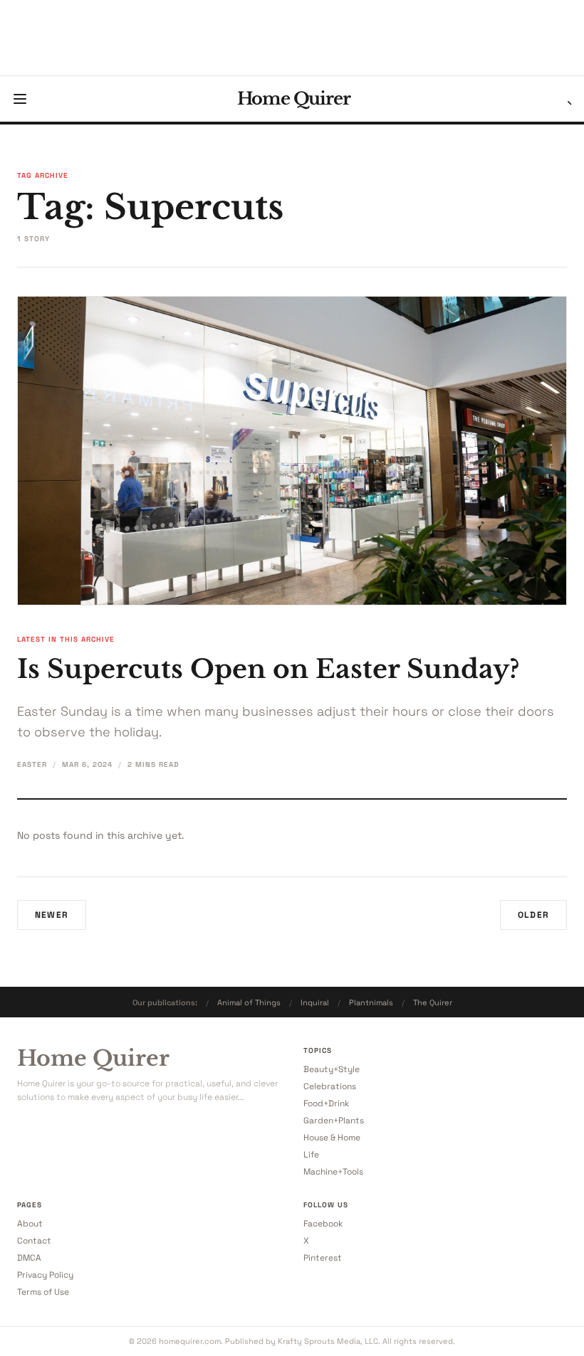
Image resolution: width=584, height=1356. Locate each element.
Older (533, 915)
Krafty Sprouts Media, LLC (328, 1341)
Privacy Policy (45, 1275)
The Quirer (432, 1002)
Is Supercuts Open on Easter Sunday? (268, 669)
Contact (34, 1240)
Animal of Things (249, 1002)
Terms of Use (43, 1292)
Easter (32, 764)
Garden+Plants (333, 1120)
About (30, 1223)
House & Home (331, 1137)
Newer (51, 915)
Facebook (323, 1223)
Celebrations (329, 1086)
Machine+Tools (333, 1171)
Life (311, 1154)
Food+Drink (326, 1103)
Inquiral (315, 1002)
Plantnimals (371, 1002)
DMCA (29, 1258)
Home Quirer (293, 98)
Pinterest (322, 1258)
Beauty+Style (331, 1069)
